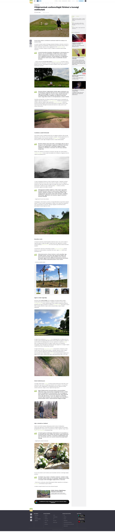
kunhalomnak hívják (58, 102)
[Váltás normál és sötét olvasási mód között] (77, 1)
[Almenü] (34, 1)
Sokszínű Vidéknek (56, 61)
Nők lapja (54, 520)
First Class (46, 520)
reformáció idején (57, 304)
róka (56, 185)
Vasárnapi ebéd (38, 518)
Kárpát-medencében (52, 100)
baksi (60, 250)
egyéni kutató (56, 138)
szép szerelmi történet (48, 348)
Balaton (37, 520)
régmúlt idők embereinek (39, 430)
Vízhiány (37, 515)
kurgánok (46, 383)
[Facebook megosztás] (31, 41)
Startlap (46, 515)
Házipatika (46, 524)
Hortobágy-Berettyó (38, 303)
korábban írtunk (60, 46)
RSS (64, 515)
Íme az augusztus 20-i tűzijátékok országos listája (78, 90)
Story (54, 515)
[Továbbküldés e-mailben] (31, 43)
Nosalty (46, 522)
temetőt (51, 352)
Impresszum (65, 520)
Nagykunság (48, 339)
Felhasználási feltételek (68, 522)
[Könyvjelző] (31, 46)
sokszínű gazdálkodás (59, 248)
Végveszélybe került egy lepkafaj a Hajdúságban (78, 58)
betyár (65, 341)
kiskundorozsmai (45, 244)
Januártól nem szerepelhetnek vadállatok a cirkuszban (77, 43)
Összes (77, 16)
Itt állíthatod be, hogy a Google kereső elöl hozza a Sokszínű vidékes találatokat (52, 502)
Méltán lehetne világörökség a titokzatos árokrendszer (58, 491)
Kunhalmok (36, 483)
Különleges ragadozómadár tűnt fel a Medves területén (78, 76)
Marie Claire (55, 522)
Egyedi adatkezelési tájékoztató (69, 524)
